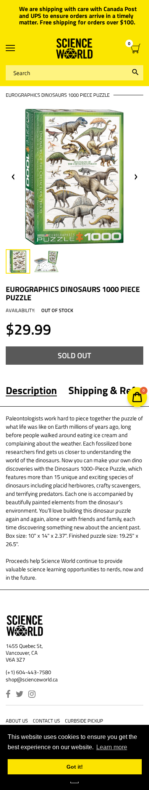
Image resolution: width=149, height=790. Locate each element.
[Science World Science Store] (74, 48)
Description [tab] (31, 390)
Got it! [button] (74, 767)
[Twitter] (19, 695)
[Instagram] (32, 695)
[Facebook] (8, 695)
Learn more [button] (111, 747)
